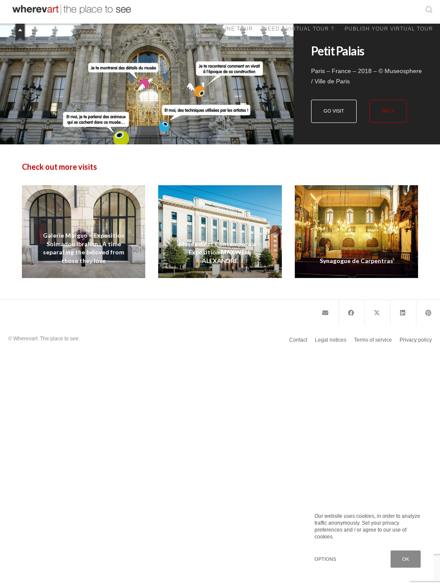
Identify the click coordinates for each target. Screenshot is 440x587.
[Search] (426, 9)
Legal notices (330, 340)
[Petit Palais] (325, 312)
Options (325, 559)
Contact (298, 340)
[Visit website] (146, 84)
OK (405, 559)
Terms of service (373, 340)
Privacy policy (416, 340)
